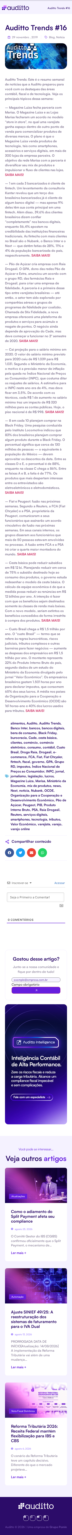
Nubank (37, 791)
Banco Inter (19, 728)
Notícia (60, 37)
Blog (52, 37)
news (57, 786)
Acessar (59, 883)
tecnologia (39, 819)
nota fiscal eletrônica (23, 1411)
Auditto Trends (50, 723)
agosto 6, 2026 (22, 1448)
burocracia (19, 738)
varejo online (20, 829)
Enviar (36, 990)
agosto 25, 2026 (23, 1229)
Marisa (40, 781)
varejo (56, 824)
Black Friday (47, 733)
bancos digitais (53, 728)
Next (14, 791)
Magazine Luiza (22, 781)
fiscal (26, 762)
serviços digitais (35, 815)
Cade (33, 738)
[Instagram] (32, 1518)
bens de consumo (24, 733)
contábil (49, 747)
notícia (24, 791)
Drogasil (45, 752)
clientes (16, 742)
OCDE (49, 791)
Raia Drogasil (49, 810)
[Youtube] (39, 1518)
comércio (31, 742)
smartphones (20, 819)
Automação (17, 1296)
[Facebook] (26, 1518)
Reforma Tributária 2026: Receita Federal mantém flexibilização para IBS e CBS (34, 1433)
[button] (9, 852)
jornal (59, 771)
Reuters (16, 815)
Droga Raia (28, 752)
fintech (16, 762)
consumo (34, 747)
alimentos (18, 723)
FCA (31, 757)
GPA (49, 762)
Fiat (39, 757)
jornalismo (18, 776)
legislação (35, 776)
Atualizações (18, 1196)
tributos (54, 819)
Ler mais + (18, 1253)
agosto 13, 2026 (23, 1334)
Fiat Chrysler (53, 757)
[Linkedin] (46, 1518)
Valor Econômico (23, 824)
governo (38, 762)
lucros (49, 776)
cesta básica (47, 738)
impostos (23, 766)
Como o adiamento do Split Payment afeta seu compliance (33, 1216)
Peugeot (29, 805)
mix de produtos (39, 786)
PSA (35, 810)
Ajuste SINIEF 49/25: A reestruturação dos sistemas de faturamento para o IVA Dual (34, 1319)
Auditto (32, 723)
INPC (50, 771)
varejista (44, 824)
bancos (34, 728)
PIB (39, 805)
